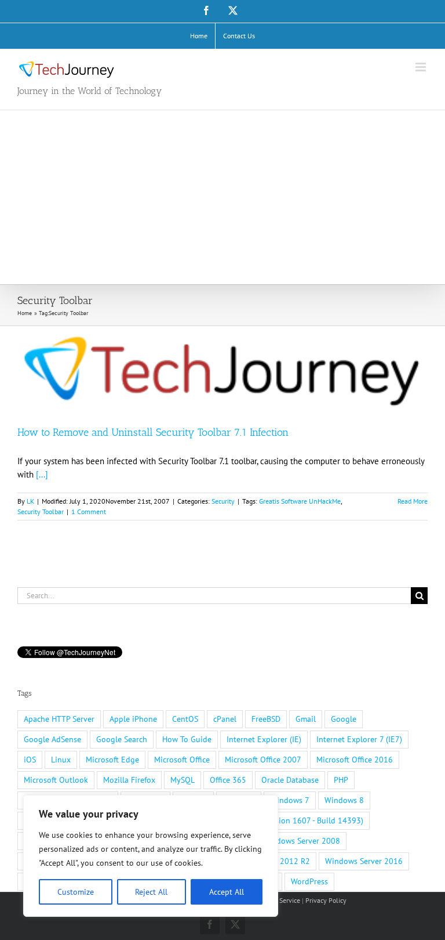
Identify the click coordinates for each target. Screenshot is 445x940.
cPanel (224, 719)
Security (223, 501)
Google (343, 719)
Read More (412, 501)
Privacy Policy (325, 900)
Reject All (151, 892)
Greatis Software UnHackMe (300, 501)
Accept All (226, 892)
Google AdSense (52, 739)
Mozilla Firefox (129, 780)
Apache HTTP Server (59, 719)
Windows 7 (289, 800)
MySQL (182, 780)
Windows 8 (344, 800)
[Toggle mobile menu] (421, 67)
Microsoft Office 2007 (263, 759)
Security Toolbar (40, 511)
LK (30, 501)
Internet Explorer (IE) (264, 739)
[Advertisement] (222, 197)
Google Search (121, 739)
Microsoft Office (182, 759)
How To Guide (186, 739)
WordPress (309, 881)
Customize (75, 892)
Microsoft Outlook (56, 780)
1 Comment (88, 511)
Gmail (306, 719)
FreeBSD (265, 719)
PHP (341, 780)
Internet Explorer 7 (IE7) (359, 739)
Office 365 (228, 780)
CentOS (185, 719)
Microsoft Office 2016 (354, 759)
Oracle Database (290, 780)
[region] (150, 856)
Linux (61, 759)
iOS (30, 759)
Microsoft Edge (112, 759)
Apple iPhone (133, 719)
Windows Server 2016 (364, 861)
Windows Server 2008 (301, 841)
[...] (42, 474)
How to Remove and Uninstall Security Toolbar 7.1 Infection (153, 432)
